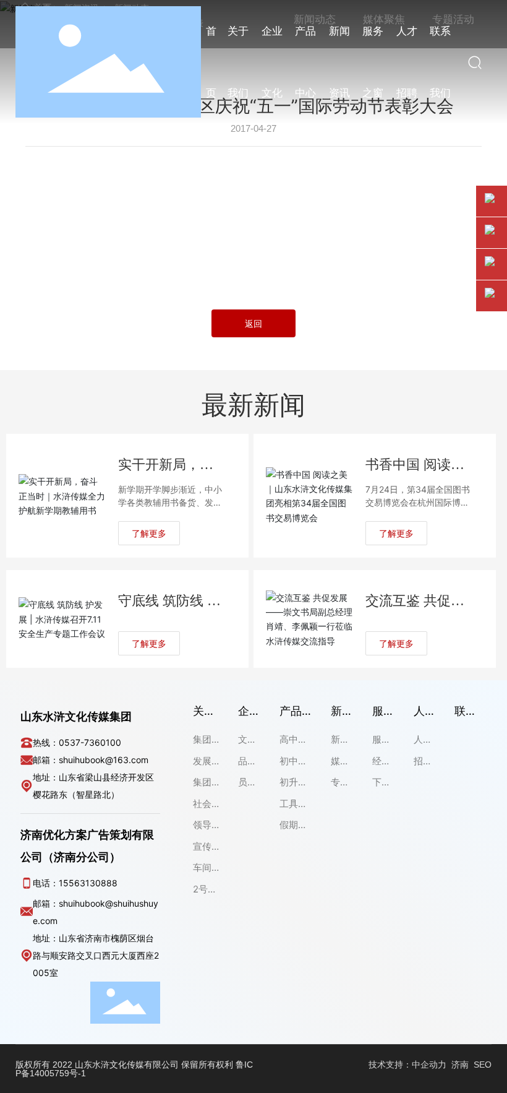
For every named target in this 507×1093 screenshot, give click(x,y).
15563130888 (88, 883)
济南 (460, 1064)
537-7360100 (92, 742)
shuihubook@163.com (103, 759)
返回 (253, 323)
